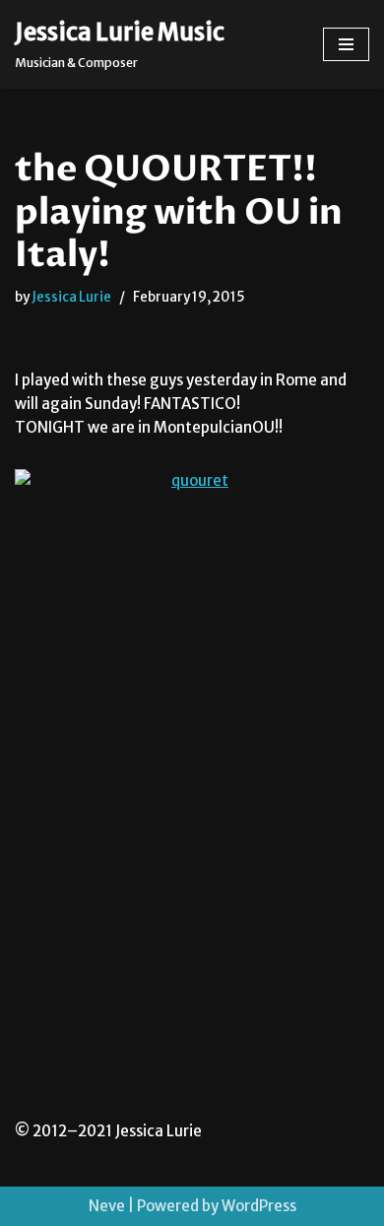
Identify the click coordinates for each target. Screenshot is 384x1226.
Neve (107, 1205)
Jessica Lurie (71, 297)
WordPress (259, 1205)
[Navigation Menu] (346, 44)
